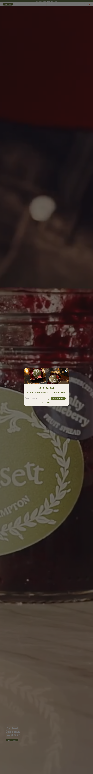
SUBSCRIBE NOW (58, 398)
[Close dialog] (66, 371)
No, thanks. (46, 402)
